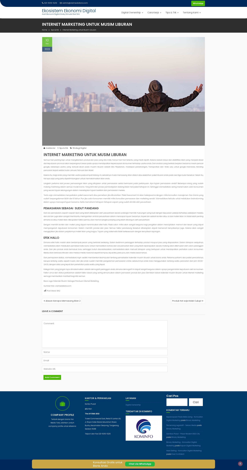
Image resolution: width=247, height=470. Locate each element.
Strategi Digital (79, 148)
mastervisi (50, 148)
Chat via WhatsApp (140, 463)
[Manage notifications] (240, 463)
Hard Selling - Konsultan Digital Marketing (184, 450)
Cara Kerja (153, 12)
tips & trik (64, 148)
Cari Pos (172, 396)
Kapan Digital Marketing (190, 445)
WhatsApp (198, 3)
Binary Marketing (193, 420)
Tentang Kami (190, 12)
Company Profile (62, 415)
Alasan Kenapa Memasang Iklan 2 (63, 300)
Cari (196, 402)
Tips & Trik (171, 12)
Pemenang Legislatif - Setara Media (181, 425)
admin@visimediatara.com (75, 3)
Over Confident (178, 454)
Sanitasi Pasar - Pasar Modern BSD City (183, 434)
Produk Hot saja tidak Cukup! (186, 300)
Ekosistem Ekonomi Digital (69, 11)
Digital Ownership (131, 12)
